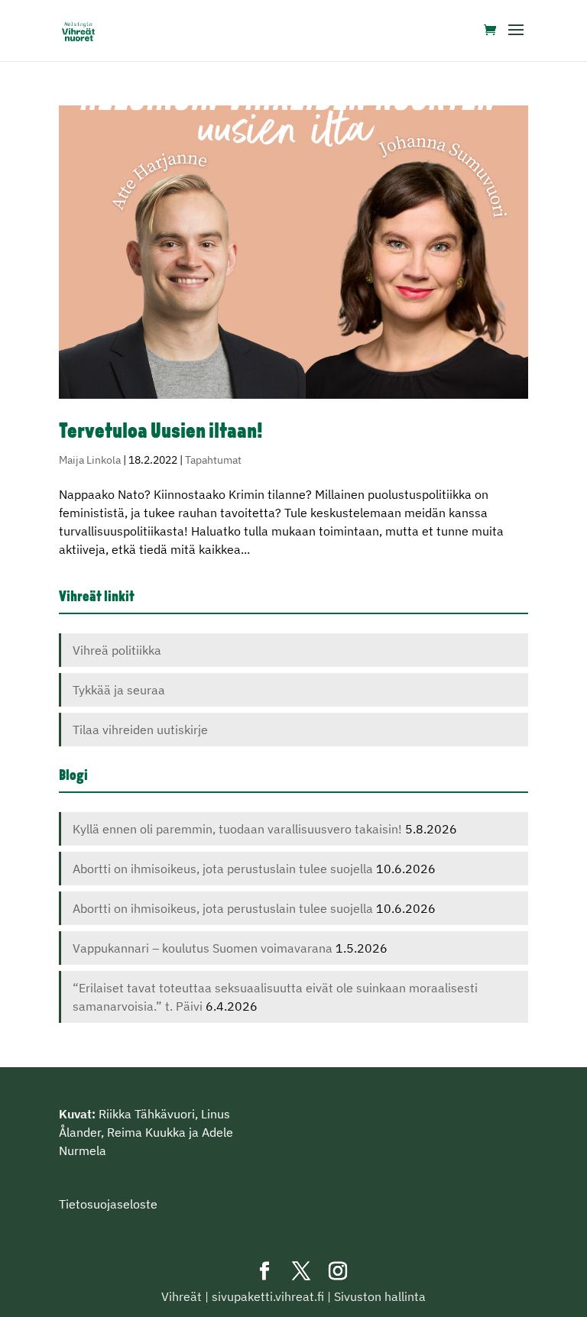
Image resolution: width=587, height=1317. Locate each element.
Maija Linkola (90, 460)
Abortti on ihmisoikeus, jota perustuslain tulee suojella (223, 868)
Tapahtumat (213, 460)
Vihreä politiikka (117, 650)
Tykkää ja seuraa (119, 689)
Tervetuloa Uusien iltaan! (161, 432)
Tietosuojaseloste (108, 1204)
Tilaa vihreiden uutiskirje (140, 729)
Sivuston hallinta (380, 1296)
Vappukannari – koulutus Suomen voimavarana (202, 948)
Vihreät (181, 1296)
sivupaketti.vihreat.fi (268, 1296)
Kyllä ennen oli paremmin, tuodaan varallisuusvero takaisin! (237, 828)
